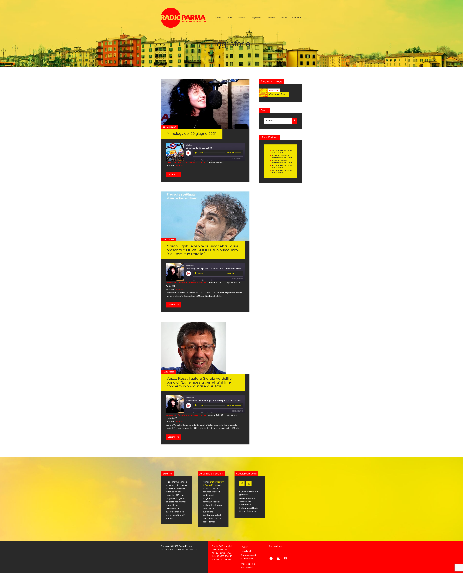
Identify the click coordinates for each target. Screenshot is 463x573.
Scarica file (171, 162)
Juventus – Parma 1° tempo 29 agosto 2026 (282, 161)
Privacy (244, 547)
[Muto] (233, 152)
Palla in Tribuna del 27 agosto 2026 (282, 171)
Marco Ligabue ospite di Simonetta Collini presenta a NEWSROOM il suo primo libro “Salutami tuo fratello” (202, 250)
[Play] (196, 152)
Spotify (179, 165)
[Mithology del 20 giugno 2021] (205, 104)
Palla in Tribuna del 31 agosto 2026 (282, 151)
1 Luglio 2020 (168, 372)
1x (207, 160)
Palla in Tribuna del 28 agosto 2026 (282, 166)
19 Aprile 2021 (168, 240)
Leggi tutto (173, 174)
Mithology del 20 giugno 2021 (192, 134)
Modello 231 (247, 551)
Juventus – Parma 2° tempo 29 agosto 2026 (282, 156)
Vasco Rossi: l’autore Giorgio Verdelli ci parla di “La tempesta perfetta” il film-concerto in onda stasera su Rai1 (199, 382)
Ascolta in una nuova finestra (192, 162)
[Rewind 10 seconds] (203, 160)
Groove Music (278, 94)
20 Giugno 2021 (169, 127)
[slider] (238, 152)
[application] (218, 152)
